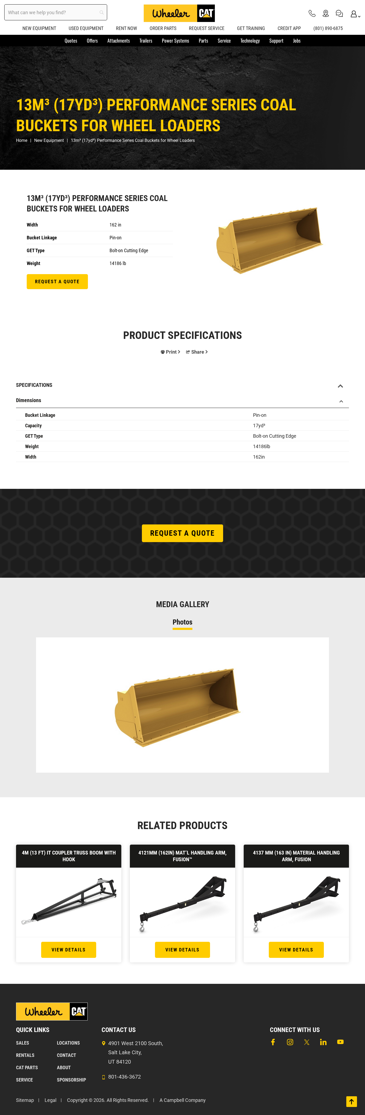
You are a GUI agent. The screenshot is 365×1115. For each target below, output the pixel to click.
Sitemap (25, 1100)
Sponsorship (71, 1080)
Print (171, 352)
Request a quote (57, 281)
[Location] (325, 13)
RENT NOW (126, 28)
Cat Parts (27, 1067)
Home (21, 140)
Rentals (25, 1055)
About (64, 1067)
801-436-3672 (124, 1077)
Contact (66, 1055)
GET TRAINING (251, 28)
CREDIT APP (289, 28)
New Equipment (49, 140)
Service (24, 1080)
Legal (50, 1100)
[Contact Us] (339, 13)
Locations (68, 1043)
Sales (22, 1043)
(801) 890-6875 (328, 28)
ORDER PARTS (163, 28)
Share (197, 352)
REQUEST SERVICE (206, 28)
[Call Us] (312, 13)
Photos (182, 622)
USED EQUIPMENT (86, 28)
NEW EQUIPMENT (39, 28)
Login (353, 13)
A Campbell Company (183, 1100)
